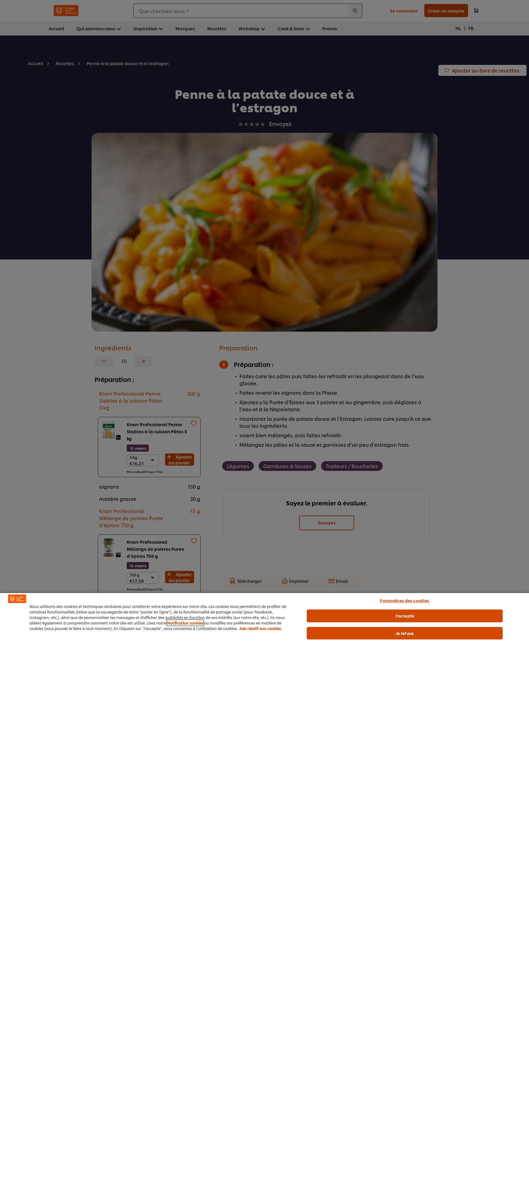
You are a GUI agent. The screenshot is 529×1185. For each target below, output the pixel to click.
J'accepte (404, 615)
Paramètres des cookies (404, 600)
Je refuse (405, 633)
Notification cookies (185, 622)
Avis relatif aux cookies (260, 628)
